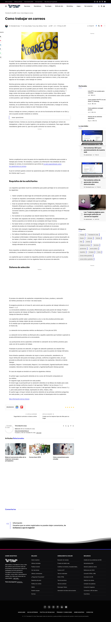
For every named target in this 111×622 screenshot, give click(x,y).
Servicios (96, 245)
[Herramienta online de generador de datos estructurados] (92, 170)
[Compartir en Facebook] (96, 26)
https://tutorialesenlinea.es (22, 430)
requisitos (82, 252)
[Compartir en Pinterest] (101, 26)
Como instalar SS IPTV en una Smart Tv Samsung (97, 100)
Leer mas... (16, 578)
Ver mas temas (38, 1)
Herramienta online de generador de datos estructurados (92, 182)
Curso (99, 252)
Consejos (91, 252)
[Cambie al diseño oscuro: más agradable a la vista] (99, 6)
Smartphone (37, 6)
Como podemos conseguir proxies (95, 109)
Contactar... (20, 582)
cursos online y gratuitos (86, 259)
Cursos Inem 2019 (35, 457)
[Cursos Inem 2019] (39, 449)
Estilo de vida (59, 6)
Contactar (89, 612)
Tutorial (45, 26)
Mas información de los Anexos (19, 399)
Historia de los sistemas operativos (95, 117)
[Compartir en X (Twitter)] (99, 26)
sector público (94, 248)
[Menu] (6, 6)
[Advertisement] (39, 141)
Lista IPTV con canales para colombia (96, 92)
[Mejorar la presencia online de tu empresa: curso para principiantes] (15, 449)
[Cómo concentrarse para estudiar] (63, 449)
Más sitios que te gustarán (51, 1)
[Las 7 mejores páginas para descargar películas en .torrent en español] (92, 202)
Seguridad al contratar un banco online (25, 416)
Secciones (27, 6)
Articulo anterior (32, 414)
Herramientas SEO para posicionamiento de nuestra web (94, 150)
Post (81, 241)
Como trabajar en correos (25, 19)
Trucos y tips (35, 26)
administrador (89, 154)
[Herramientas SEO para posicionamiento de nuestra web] (92, 138)
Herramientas (88, 6)
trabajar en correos (85, 245)
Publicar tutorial (35, 566)
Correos (88, 241)
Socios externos (32, 612)
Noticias (41, 26)
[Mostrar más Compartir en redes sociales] (104, 26)
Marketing (70, 6)
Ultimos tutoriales (35, 563)
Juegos (79, 6)
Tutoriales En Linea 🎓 (10, 13)
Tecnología (48, 6)
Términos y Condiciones (64, 612)
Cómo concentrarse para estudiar (61, 458)
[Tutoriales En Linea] (14, 6)
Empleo (30, 26)
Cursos (18, 13)
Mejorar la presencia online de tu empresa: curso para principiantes (15, 459)
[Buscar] (102, 6)
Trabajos (82, 234)
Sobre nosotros (8, 1)
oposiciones (83, 248)
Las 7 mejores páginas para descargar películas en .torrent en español (94, 214)
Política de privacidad (47, 612)
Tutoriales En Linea (15, 26)
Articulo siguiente (47, 414)
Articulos (90, 238)
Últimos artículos (18, 1)
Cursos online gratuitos (86, 255)
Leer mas (38, 432)
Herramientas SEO (28, 1)
